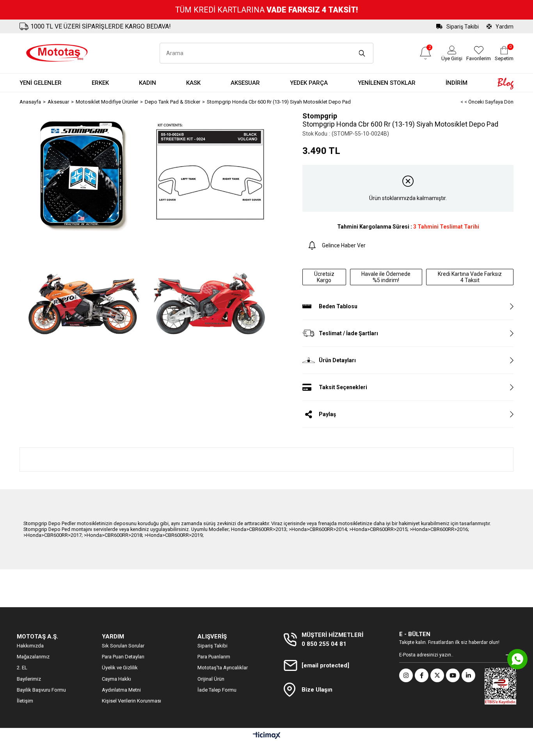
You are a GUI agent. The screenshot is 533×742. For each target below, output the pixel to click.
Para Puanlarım (213, 657)
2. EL (22, 667)
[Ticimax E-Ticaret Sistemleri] (267, 736)
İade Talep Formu (216, 690)
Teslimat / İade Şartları (348, 333)
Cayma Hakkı (116, 679)
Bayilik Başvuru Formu (41, 690)
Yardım (504, 26)
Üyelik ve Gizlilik (120, 667)
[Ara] (362, 53)
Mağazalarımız (33, 657)
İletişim (25, 701)
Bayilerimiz (29, 679)
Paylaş (327, 414)
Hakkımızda (30, 646)
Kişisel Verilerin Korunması (131, 701)
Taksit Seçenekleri (343, 387)
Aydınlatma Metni (121, 690)
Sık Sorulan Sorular (123, 646)
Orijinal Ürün (210, 679)
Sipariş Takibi (462, 26)
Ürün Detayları (337, 360)
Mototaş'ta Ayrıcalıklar (222, 667)
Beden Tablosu (338, 306)
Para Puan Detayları (123, 657)
